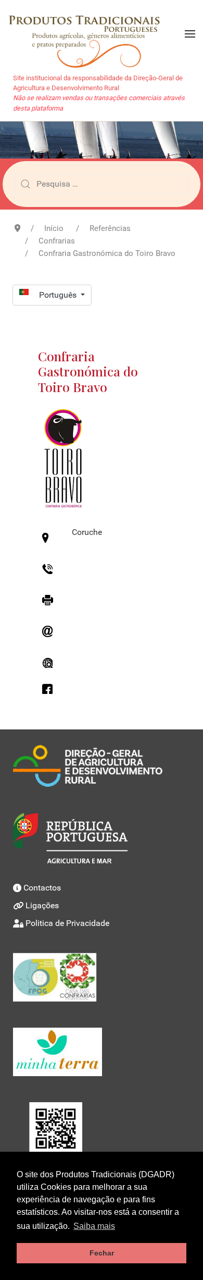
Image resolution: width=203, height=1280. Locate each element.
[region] (101, 140)
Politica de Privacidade (67, 923)
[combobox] (101, 184)
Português (59, 295)
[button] (190, 34)
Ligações (42, 905)
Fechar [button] (102, 1253)
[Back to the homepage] (89, 34)
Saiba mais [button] (94, 1226)
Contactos (42, 888)
